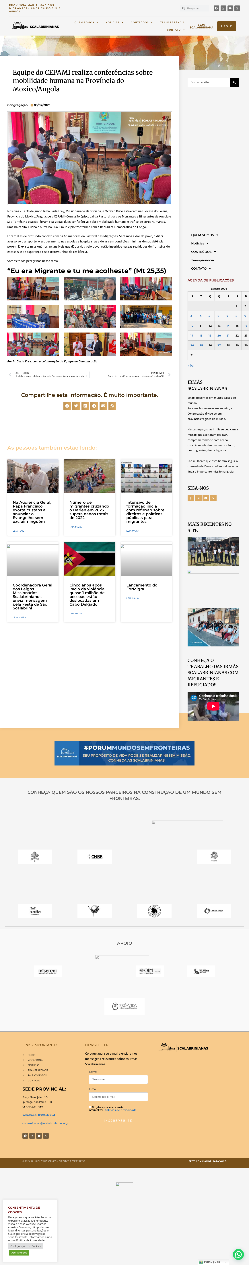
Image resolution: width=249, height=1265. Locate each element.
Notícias (113, 22)
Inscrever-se (118, 1120)
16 (245, 325)
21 (228, 335)
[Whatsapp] (237, 8)
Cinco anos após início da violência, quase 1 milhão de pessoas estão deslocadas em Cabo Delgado (87, 595)
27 (219, 345)
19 (210, 335)
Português (211, 1262)
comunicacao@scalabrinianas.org (45, 1123)
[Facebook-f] (191, 498)
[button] (67, 406)
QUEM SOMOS (84, 22)
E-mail (93, 1089)
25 (201, 345)
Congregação (17, 105)
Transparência (172, 22)
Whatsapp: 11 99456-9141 (38, 1115)
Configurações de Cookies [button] (25, 1246)
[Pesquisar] (234, 82)
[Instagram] (223, 8)
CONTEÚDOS (140, 22)
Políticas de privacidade (121, 1110)
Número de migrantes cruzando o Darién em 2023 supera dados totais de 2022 (89, 510)
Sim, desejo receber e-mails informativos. (113, 1108)
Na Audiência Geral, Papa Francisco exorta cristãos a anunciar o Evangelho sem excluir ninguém (32, 512)
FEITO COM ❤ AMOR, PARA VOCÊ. (208, 1161)
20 (219, 335)
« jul (191, 365)
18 (201, 335)
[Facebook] (216, 8)
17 (191, 335)
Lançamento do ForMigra (141, 587)
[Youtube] (230, 8)
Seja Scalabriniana (201, 26)
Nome (93, 1071)
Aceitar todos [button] (19, 1252)
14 (228, 325)
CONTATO (174, 29)
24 (192, 345)
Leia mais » (19, 531)
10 (191, 325)
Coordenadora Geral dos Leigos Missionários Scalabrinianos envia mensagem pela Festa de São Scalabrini (32, 596)
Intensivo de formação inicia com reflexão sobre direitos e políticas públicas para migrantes (145, 512)
